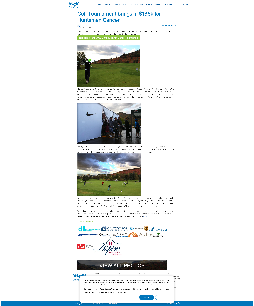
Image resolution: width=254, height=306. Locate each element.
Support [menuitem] (158, 4)
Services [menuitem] (116, 4)
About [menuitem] (107, 4)
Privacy (113, 304)
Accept (146, 297)
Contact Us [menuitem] (183, 4)
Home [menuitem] (99, 4)
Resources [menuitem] (170, 4)
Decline (162, 297)
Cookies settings (131, 297)
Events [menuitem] (149, 4)
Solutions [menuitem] (127, 4)
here (145, 216)
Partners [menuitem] (139, 4)
